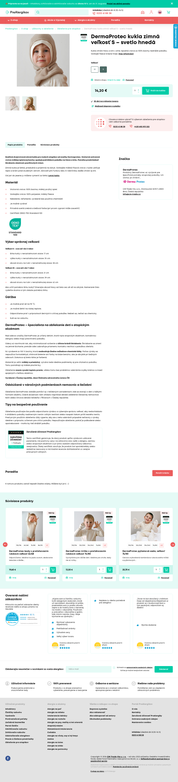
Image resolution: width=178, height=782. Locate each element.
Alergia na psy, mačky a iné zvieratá (64, 722)
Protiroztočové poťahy (16, 719)
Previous (5, 544)
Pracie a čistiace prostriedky (19, 739)
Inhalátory (10, 709)
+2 (105, 545)
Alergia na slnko (55, 746)
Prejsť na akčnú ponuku (118, 4)
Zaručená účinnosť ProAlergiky (147, 716)
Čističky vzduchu (13, 712)
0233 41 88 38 (104, 13)
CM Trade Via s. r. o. (116, 757)
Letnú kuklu (54, 176)
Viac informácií (126, 54)
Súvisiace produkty (50, 145)
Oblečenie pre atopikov (69, 29)
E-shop (14, 20)
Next (172, 544)
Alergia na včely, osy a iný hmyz (62, 736)
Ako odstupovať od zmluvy (102, 716)
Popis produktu (15, 145)
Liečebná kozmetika (15, 722)
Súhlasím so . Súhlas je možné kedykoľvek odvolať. (135, 669)
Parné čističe (11, 726)
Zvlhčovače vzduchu (15, 732)
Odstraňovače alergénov (17, 736)
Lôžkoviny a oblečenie (43, 29)
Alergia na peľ (54, 709)
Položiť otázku (162, 473)
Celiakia (51, 732)
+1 (47, 545)
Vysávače (10, 716)
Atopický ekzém (55, 726)
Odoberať (163, 669)
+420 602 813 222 (141, 127)
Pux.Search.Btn (38, 12)
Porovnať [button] (130, 80)
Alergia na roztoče (56, 719)
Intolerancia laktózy (57, 716)
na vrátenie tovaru (106, 101)
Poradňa (115, 20)
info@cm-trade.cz (132, 194)
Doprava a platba (98, 709)
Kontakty (149, 20)
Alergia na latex (55, 742)
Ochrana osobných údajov (145, 719)
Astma (50, 739)
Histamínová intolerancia (59, 729)
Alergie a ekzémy (86, 20)
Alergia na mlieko (55, 712)
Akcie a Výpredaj (56, 20)
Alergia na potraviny (57, 749)
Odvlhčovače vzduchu (16, 729)
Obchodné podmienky (100, 719)
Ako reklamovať (97, 712)
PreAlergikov (11, 29)
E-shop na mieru (97, 771)
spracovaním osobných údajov (139, 667)
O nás (134, 709)
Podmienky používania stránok (126, 767)
